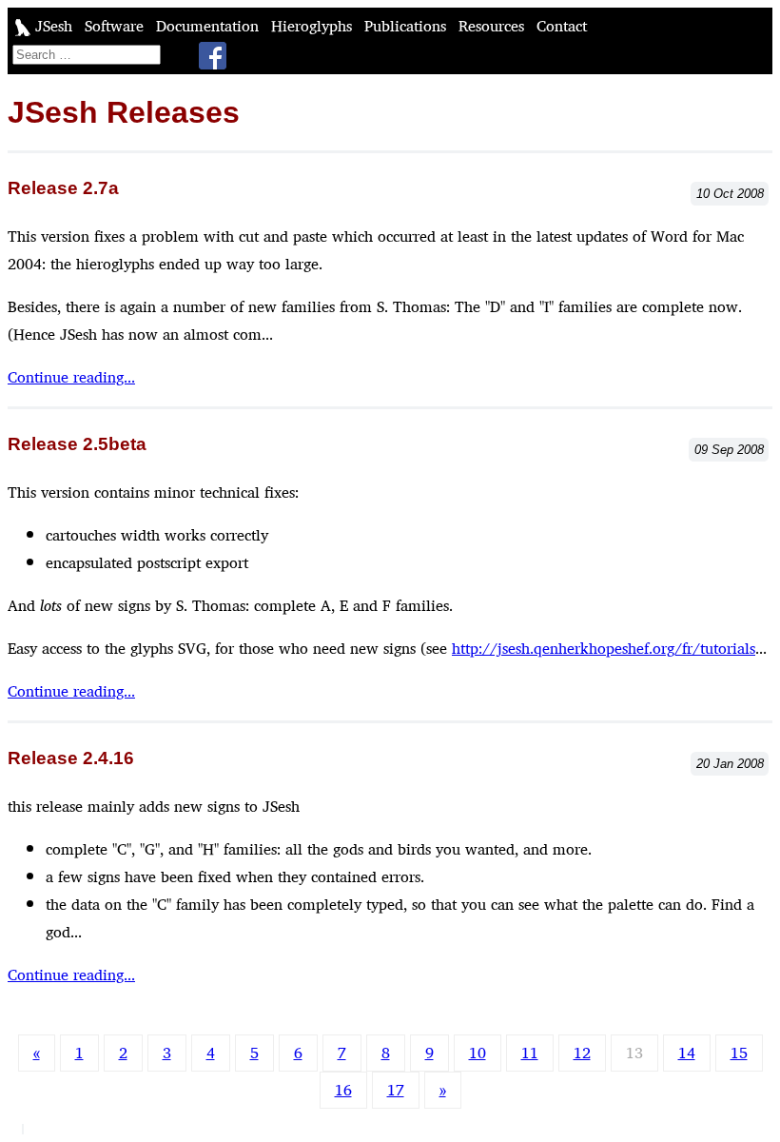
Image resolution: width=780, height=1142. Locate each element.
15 (739, 1053)
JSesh (53, 26)
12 (582, 1053)
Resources (493, 26)
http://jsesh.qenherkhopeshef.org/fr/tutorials (603, 648)
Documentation (209, 26)
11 (529, 1053)
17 (395, 1090)
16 (343, 1090)
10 (477, 1053)
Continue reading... (71, 377)
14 (686, 1053)
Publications (407, 26)
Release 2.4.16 (71, 758)
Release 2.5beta (77, 444)
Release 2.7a (63, 188)
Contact (561, 26)
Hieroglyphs (314, 26)
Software (116, 26)
